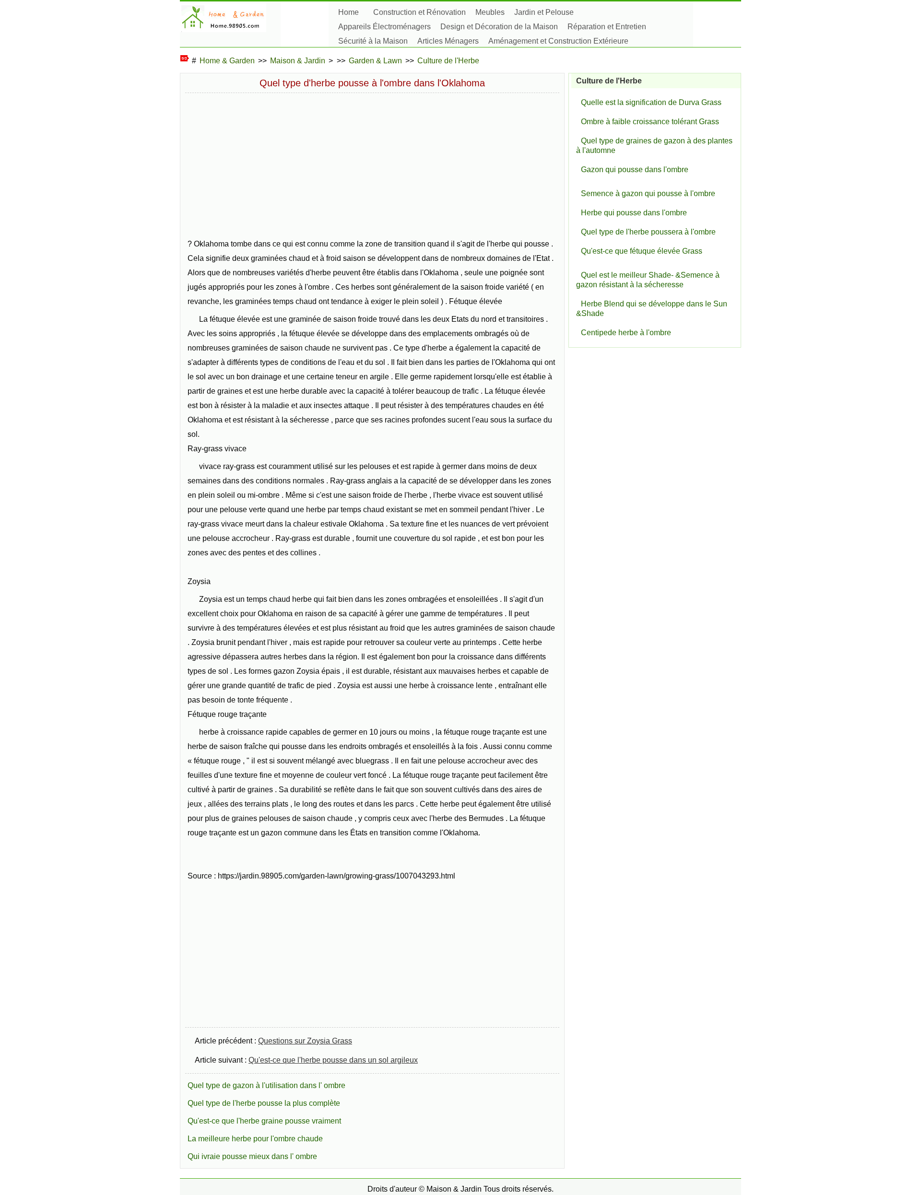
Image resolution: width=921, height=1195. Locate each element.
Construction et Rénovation (419, 12)
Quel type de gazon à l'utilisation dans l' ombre (266, 1085)
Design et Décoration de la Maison (499, 27)
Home (348, 12)
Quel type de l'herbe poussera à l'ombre (648, 232)
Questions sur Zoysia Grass (305, 1041)
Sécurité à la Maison (373, 41)
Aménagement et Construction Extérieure (558, 41)
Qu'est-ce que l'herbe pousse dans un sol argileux (333, 1060)
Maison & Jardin (297, 61)
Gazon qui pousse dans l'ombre (634, 169)
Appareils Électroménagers (384, 27)
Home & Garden (227, 61)
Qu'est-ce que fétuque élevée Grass (641, 251)
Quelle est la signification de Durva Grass (651, 102)
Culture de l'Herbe (448, 61)
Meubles (490, 12)
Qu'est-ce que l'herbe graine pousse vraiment (264, 1121)
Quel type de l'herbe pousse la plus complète (264, 1103)
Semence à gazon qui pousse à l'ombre (648, 193)
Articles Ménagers (448, 41)
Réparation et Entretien (606, 27)
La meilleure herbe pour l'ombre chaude (255, 1139)
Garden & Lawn (375, 61)
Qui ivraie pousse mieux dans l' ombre (252, 1156)
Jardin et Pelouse (544, 12)
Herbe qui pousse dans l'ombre (634, 213)
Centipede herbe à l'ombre (626, 332)
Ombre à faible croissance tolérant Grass (650, 121)
